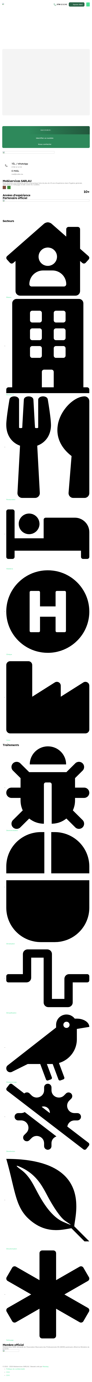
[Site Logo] (9, 4)
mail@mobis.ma (17, 174)
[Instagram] (4, 187)
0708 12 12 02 (17, 167)
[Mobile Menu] (88, 4)
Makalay (46, 1366)
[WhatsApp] (9, 187)
